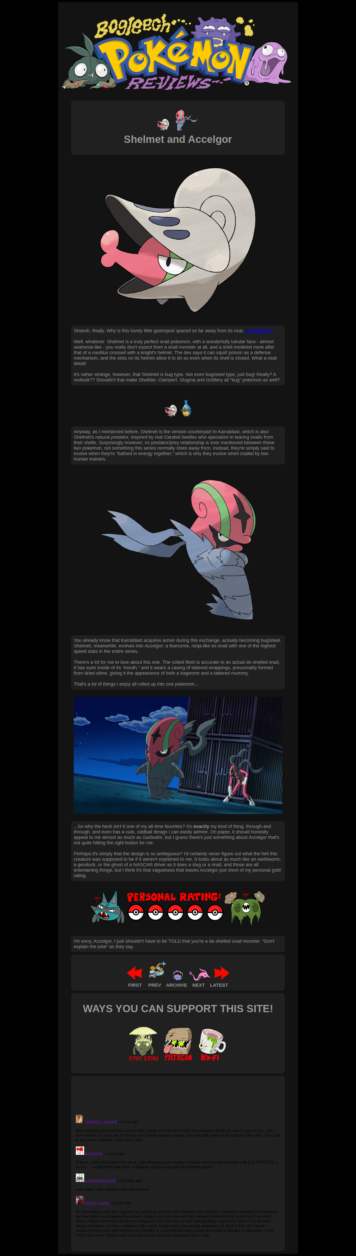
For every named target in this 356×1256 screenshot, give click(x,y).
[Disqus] (178, 1178)
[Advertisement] (168, 1095)
